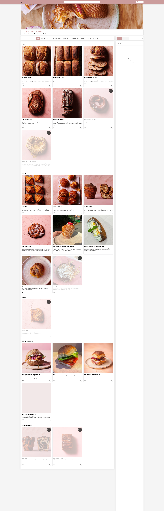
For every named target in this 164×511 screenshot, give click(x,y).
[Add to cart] (50, 85)
